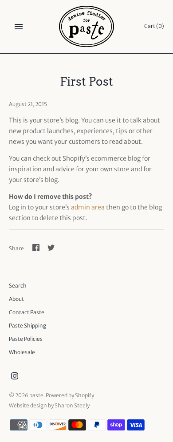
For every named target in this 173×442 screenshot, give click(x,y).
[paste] (86, 26)
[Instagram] (14, 376)
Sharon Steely (72, 405)
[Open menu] (18, 26)
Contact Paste (26, 312)
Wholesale (22, 352)
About (16, 299)
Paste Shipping (27, 325)
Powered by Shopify (70, 395)
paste (36, 395)
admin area (88, 207)
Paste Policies (26, 338)
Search (18, 285)
